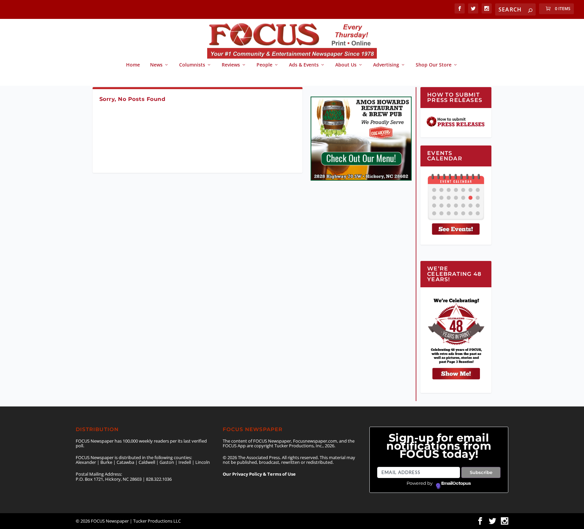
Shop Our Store (434, 65)
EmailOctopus (456, 483)
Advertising (386, 65)
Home (133, 65)
